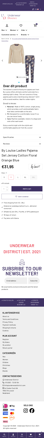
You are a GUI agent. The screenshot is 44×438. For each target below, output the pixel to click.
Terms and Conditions (10, 319)
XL (25, 177)
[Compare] (33, 9)
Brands (5, 371)
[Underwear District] (11, 16)
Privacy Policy (8, 322)
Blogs (5, 368)
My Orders (6, 342)
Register (6, 339)
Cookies (5, 331)
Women (5, 359)
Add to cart (27, 189)
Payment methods (9, 325)
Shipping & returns (9, 328)
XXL (33, 177)
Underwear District (11, 380)
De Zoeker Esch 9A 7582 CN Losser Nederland (10, 390)
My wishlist (7, 345)
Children (5, 362)
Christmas (6, 365)
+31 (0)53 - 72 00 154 (11, 382)
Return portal (7, 348)
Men (4, 357)
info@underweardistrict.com (15, 385)
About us (6, 316)
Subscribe (33, 281)
